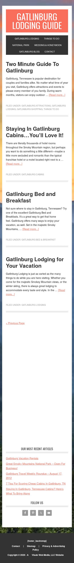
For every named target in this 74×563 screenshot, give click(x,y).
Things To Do (51, 109)
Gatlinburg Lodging (34, 304)
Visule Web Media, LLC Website (48, 555)
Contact (16, 546)
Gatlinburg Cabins (33, 174)
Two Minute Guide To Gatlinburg (32, 67)
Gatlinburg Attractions (36, 105)
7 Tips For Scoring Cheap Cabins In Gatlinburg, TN (36, 483)
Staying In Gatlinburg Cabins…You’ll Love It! (35, 132)
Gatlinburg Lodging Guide (37, 21)
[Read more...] (57, 95)
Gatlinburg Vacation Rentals (22, 458)
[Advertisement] (37, 386)
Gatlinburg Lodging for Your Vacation (35, 262)
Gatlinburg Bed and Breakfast (31, 197)
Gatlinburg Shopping (30, 109)
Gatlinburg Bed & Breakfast (39, 239)
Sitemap (31, 546)
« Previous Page (15, 323)
